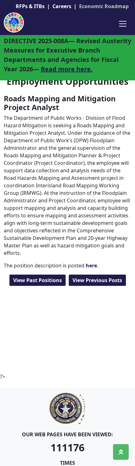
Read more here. (67, 69)
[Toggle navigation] (122, 24)
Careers (61, 6)
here (91, 265)
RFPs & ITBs (30, 6)
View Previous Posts (97, 280)
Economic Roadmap (104, 6)
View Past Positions (37, 280)
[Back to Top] (121, 452)
